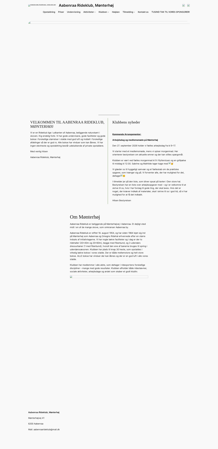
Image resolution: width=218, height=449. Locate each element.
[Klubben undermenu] (108, 12)
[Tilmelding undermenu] (134, 12)
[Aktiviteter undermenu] (95, 12)
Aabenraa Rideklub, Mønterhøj (86, 5)
